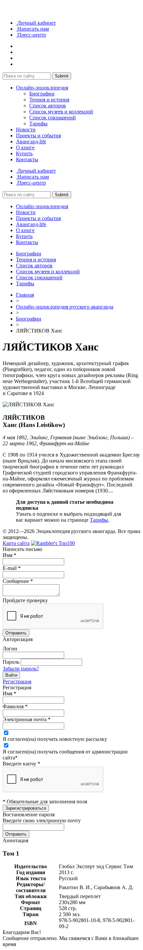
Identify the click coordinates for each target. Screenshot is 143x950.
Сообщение (18, 581)
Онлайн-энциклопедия (42, 87)
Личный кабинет (36, 23)
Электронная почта (27, 719)
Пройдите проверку (25, 600)
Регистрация (17, 681)
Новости (26, 129)
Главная (25, 295)
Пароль (11, 662)
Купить (24, 153)
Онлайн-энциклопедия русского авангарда (64, 307)
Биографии (42, 93)
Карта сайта (16, 543)
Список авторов (47, 105)
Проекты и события (38, 135)
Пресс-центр (31, 35)
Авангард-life (31, 141)
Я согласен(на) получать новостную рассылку (55, 739)
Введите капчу (21, 763)
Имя (9, 555)
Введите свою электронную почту (42, 820)
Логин (10, 648)
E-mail (12, 568)
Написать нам (32, 29)
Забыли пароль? (21, 668)
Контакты (27, 159)
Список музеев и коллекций (61, 111)
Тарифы (38, 123)
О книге (25, 147)
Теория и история (49, 99)
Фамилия (15, 706)
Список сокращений (52, 117)
